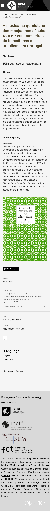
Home (5, 14)
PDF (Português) (11, 269)
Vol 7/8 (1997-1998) (28, 14)
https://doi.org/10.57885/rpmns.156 (24, 64)
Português (8, 360)
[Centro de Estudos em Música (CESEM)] (14, 438)
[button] (5, 338)
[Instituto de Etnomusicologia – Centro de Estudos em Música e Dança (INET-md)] (17, 425)
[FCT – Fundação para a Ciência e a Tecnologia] (17, 450)
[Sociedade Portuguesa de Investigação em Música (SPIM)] (13, 412)
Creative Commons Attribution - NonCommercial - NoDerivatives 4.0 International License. (25, 492)
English (7, 356)
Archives (14, 14)
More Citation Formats (13, 307)
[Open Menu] (2, 5)
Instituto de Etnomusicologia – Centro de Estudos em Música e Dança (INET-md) (25, 468)
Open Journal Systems (13, 371)
